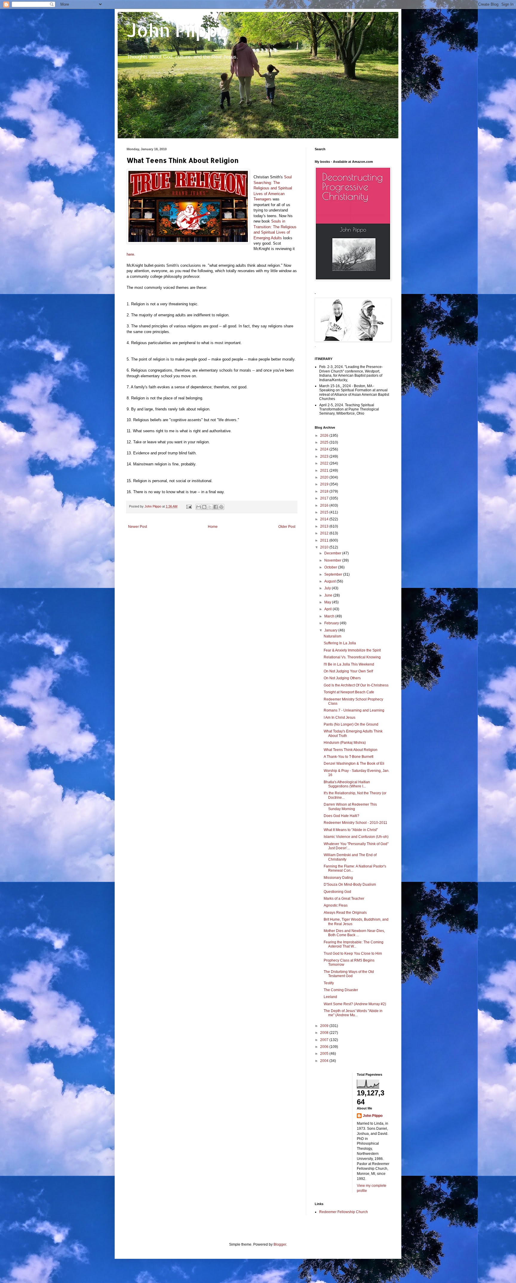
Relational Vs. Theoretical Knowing (352, 657)
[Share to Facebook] (216, 507)
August (330, 581)
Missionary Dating (338, 878)
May (328, 602)
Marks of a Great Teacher (344, 898)
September (333, 574)
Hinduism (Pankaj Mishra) (345, 743)
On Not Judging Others (342, 678)
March (329, 616)
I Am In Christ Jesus (339, 717)
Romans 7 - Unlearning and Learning (354, 710)
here (130, 254)
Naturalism (332, 636)
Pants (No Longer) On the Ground (351, 724)
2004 (324, 1061)
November (333, 560)
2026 (324, 435)
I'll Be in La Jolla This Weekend (349, 664)
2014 (324, 519)
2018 (324, 491)
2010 (324, 547)
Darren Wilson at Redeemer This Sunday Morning (350, 806)
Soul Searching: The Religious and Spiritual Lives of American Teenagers (273, 188)
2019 (324, 484)
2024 (324, 449)
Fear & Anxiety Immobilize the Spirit (352, 650)
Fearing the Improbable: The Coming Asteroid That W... (353, 944)
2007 (324, 1040)
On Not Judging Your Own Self (348, 671)
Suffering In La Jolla (340, 643)
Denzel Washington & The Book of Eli (354, 763)
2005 (324, 1053)
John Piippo (178, 30)
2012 (324, 533)
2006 (324, 1047)
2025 (324, 442)
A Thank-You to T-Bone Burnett (348, 757)
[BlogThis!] (204, 507)
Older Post (286, 527)
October (331, 567)
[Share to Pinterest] (221, 507)
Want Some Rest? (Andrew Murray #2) (355, 1004)
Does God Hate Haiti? (341, 816)
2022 (324, 463)
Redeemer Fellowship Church (343, 1212)
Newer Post (137, 527)
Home (213, 527)
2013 (324, 526)
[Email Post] (189, 506)
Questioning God (337, 892)
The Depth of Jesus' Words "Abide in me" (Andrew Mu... (353, 1013)
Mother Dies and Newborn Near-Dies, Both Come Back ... (354, 933)
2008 (324, 1033)
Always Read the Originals (345, 912)
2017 (324, 498)
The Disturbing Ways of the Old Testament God (349, 974)
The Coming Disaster (341, 990)
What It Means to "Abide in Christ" (351, 830)
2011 (324, 540)
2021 (324, 470)
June (328, 595)
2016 (324, 505)
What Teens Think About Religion (350, 750)
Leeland (330, 997)
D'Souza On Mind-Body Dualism (350, 884)
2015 (324, 512)
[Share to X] (210, 507)
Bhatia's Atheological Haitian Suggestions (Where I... (347, 784)
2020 (324, 477)
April (328, 609)
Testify (329, 983)
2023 (324, 456)
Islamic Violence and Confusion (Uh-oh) (356, 837)
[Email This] (199, 507)
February (332, 623)
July (328, 588)
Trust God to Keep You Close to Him (353, 953)
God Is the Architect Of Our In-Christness (356, 685)
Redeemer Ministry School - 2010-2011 (355, 823)
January (331, 630)
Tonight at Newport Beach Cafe (349, 692)
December (333, 553)
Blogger (280, 1244)
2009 (324, 1026)
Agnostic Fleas (336, 905)
